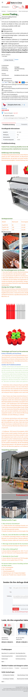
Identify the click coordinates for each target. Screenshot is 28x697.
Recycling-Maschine (20, 653)
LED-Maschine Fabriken (8, 675)
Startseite (4, 11)
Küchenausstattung (20, 659)
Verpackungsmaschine (7, 656)
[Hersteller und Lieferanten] (14, 2)
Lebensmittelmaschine (21, 656)
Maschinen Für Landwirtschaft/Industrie (9, 653)
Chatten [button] (16, 59)
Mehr (3, 681)
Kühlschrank (5, 659)
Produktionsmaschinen (12, 11)
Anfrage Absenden (8, 60)
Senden (16, 609)
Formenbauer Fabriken (8, 679)
